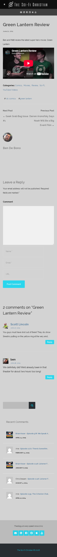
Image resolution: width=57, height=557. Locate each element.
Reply (49, 342)
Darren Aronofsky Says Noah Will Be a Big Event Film (41, 120)
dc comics (11, 98)
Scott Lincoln (20, 324)
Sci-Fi (42, 85)
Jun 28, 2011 (15, 363)
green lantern (26, 98)
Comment (8, 202)
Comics (18, 85)
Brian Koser (20, 433)
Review (35, 85)
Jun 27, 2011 (15, 328)
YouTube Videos (10, 90)
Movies (27, 85)
